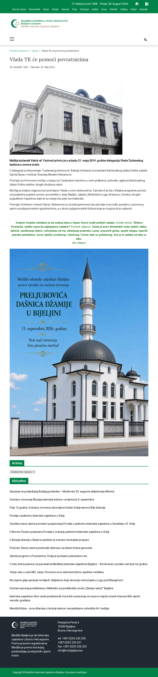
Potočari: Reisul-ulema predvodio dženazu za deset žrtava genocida (51, 547)
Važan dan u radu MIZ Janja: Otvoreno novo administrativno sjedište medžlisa (57, 572)
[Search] (145, 39)
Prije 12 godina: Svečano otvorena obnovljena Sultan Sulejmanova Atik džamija (57, 507)
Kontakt (144, 9)
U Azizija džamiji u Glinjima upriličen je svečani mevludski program (49, 539)
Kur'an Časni (19, 9)
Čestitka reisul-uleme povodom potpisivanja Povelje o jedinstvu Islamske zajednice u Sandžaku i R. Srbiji (72, 523)
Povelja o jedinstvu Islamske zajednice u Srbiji (37, 515)
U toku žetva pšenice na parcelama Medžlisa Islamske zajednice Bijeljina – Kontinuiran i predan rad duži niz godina (78, 564)
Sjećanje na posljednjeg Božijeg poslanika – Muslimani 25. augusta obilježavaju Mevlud (62, 491)
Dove (104, 9)
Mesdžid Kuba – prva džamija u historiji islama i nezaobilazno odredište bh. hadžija (59, 608)
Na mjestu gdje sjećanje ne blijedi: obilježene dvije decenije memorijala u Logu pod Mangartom (66, 580)
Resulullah (34, 9)
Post (74, 9)
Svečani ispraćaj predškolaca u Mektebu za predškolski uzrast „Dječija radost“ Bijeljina (61, 588)
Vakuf (133, 9)
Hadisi (95, 9)
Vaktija (124, 9)
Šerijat (55, 9)
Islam (46, 9)
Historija (84, 9)
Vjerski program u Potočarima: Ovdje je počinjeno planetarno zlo (48, 556)
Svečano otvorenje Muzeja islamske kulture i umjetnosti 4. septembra (52, 499)
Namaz (65, 9)
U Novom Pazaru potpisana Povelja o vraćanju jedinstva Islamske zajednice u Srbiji (59, 531)
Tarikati (113, 9)
